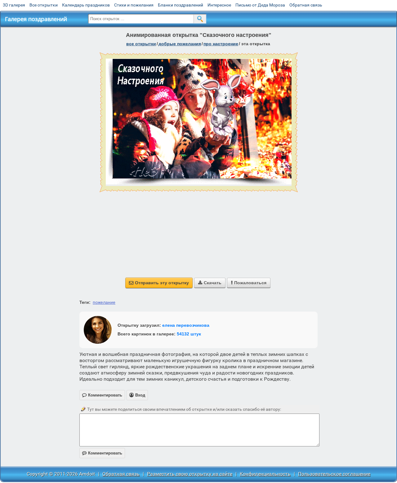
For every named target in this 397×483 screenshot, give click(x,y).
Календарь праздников (86, 4)
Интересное (219, 4)
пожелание (104, 302)
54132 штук (189, 333)
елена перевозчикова (185, 325)
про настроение (220, 43)
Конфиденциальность (265, 474)
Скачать (209, 282)
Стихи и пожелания (134, 4)
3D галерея (14, 4)
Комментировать (102, 453)
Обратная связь (305, 4)
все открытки (141, 43)
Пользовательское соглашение (334, 474)
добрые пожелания (179, 43)
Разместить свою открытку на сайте (189, 474)
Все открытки (43, 4)
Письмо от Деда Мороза (260, 4)
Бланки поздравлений (180, 4)
